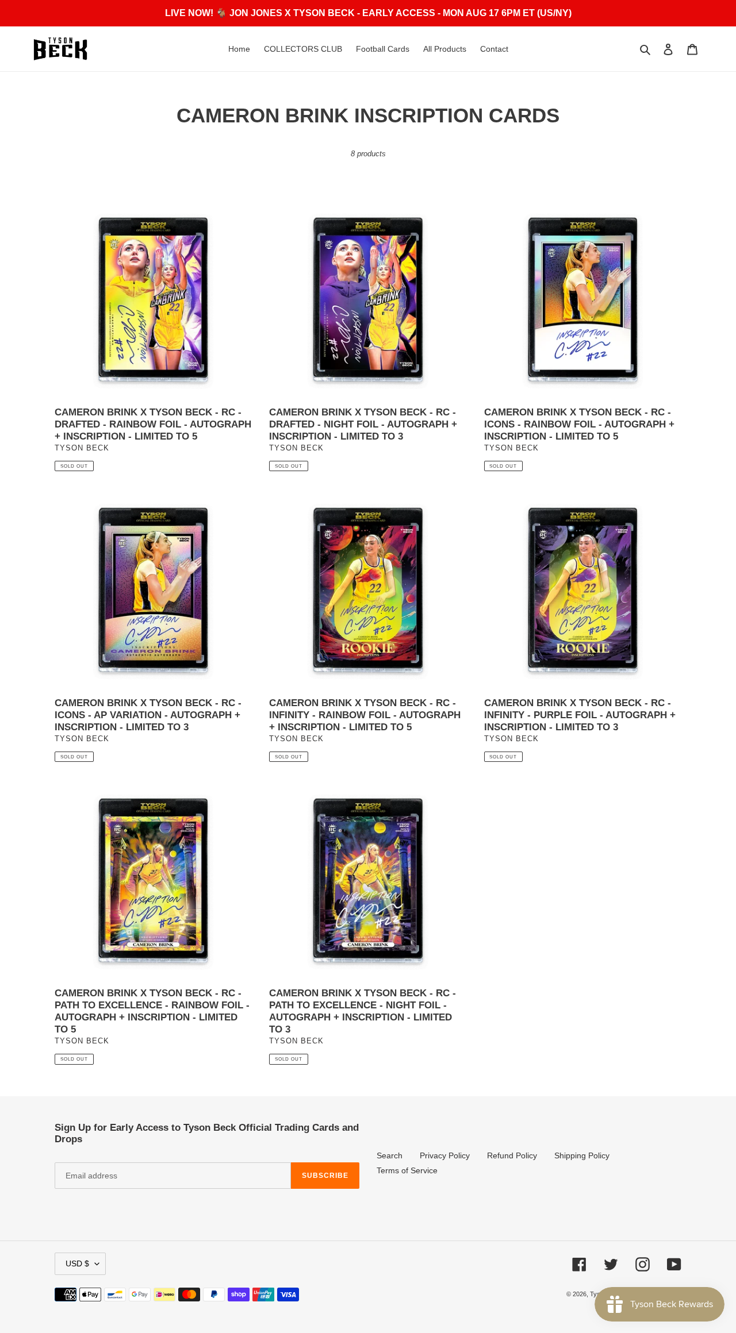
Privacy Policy (445, 1155)
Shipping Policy (582, 1155)
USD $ (77, 1263)
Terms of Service (407, 1170)
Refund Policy (512, 1155)
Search (389, 1155)
